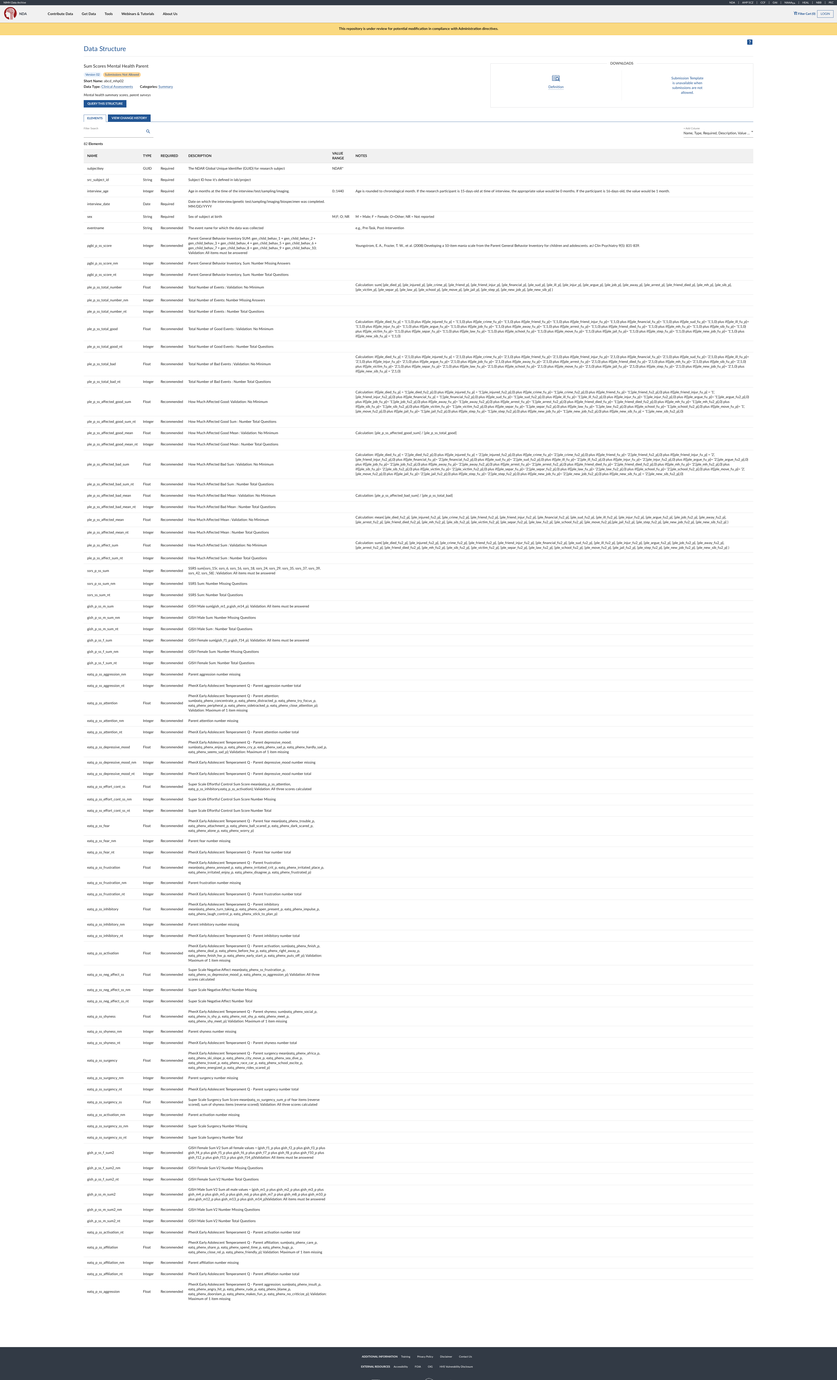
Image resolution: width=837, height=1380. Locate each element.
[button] (112, 156)
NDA (732, 2)
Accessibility (401, 1366)
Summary (165, 87)
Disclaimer (446, 1356)
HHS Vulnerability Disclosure (456, 1366)
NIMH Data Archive (14, 2)
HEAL (805, 2)
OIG (430, 1366)
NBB (819, 2)
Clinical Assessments (117, 87)
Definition (556, 87)
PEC (831, 2)
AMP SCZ (747, 2)
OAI (775, 2)
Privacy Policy (425, 1356)
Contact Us (465, 1356)
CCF (763, 2)
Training (405, 1356)
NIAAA (789, 2)
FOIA (418, 1366)
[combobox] (718, 133)
